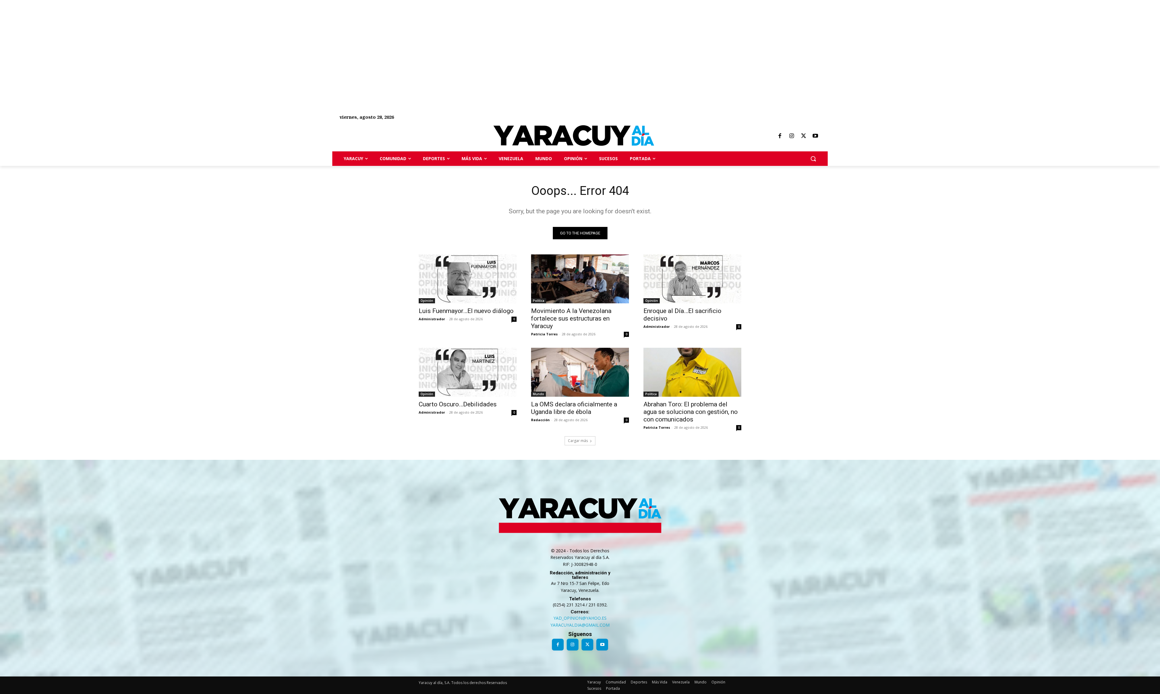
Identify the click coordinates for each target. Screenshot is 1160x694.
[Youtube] (815, 136)
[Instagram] (791, 136)
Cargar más (578, 440)
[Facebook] (780, 136)
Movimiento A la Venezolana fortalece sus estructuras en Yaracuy (571, 318)
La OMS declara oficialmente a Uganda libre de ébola (574, 408)
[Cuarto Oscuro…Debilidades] (468, 372)
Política (538, 301)
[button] (813, 158)
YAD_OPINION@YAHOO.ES (580, 618)
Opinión (426, 301)
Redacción (540, 420)
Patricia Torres (544, 334)
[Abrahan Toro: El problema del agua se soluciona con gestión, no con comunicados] (692, 372)
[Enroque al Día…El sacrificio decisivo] (692, 278)
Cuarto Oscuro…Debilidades (458, 404)
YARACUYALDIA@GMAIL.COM (580, 625)
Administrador (432, 319)
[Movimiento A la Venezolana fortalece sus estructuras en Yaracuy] (580, 278)
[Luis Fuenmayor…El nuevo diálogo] (468, 278)
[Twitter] (803, 136)
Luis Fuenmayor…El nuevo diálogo (466, 311)
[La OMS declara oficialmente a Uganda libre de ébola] (580, 372)
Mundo (538, 394)
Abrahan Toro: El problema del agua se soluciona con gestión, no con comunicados (690, 412)
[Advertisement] (181, 42)
